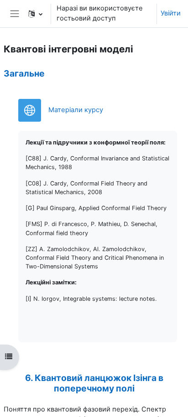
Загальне (24, 73)
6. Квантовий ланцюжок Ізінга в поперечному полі (94, 383)
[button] (35, 13)
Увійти (171, 13)
